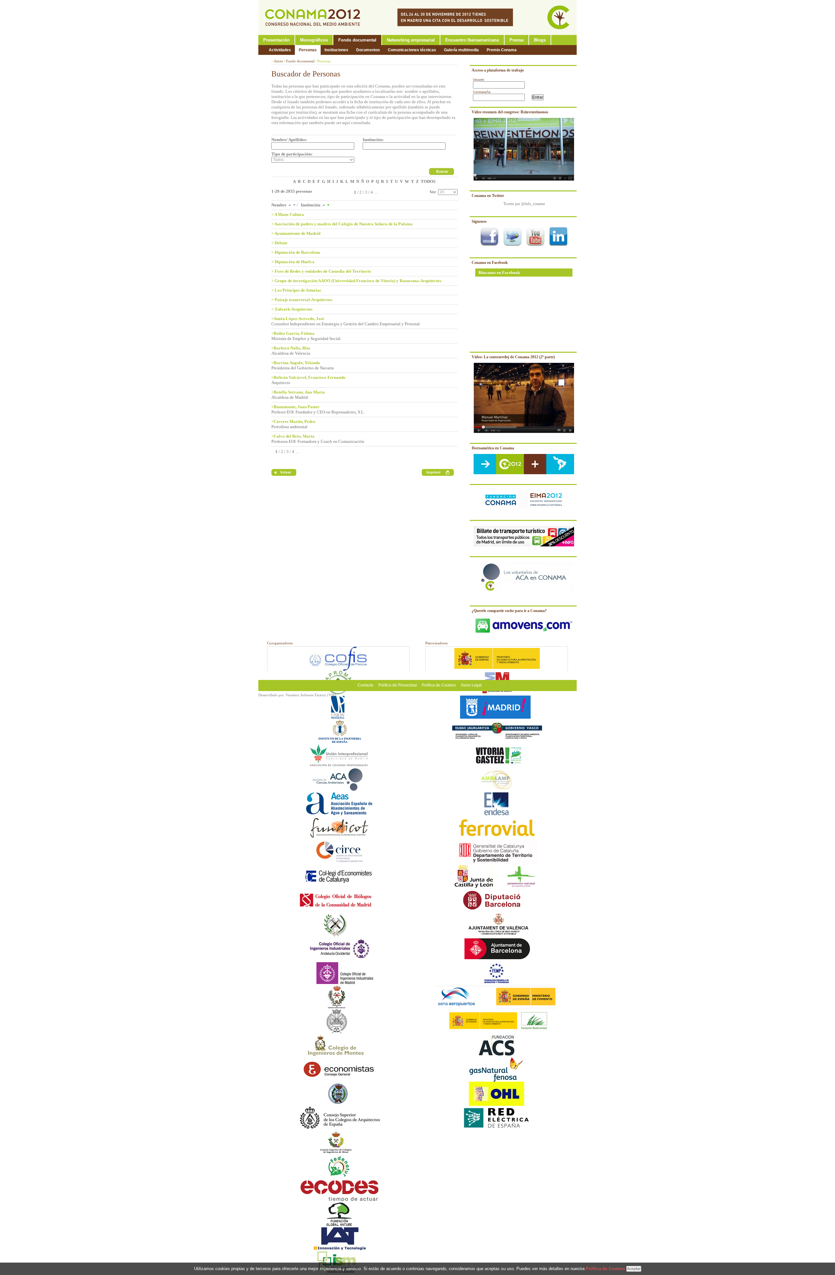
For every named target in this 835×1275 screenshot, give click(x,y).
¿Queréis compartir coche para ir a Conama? (509, 610)
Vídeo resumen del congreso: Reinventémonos (510, 112)
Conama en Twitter (488, 195)
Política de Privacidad (397, 685)
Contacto (365, 685)
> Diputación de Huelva (292, 261)
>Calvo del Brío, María (292, 436)
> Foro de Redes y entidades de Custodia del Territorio (321, 271)
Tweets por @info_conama (524, 204)
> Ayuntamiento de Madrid (295, 233)
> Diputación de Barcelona (295, 252)
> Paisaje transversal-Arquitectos (301, 299)
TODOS (428, 181)
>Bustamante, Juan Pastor (295, 406)
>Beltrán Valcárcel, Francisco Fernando (308, 377)
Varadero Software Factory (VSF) (311, 695)
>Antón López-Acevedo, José (297, 318)
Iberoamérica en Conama (493, 448)
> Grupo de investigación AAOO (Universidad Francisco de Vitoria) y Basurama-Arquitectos (356, 280)
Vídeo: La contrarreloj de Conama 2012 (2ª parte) (513, 357)
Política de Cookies (439, 685)
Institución (311, 204)
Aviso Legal (471, 685)
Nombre (279, 204)
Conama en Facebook (490, 262)
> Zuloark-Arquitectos (291, 309)
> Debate (279, 242)
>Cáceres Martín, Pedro (293, 421)
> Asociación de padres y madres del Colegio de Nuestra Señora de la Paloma (342, 223)
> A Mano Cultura (287, 214)
